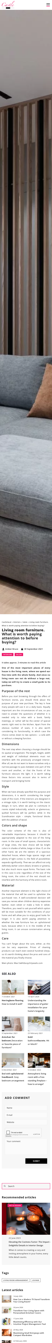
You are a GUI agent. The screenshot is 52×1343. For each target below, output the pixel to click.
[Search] (5, 1186)
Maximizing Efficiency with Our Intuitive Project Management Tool (29, 1323)
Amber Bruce (11, 649)
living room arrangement (15, 1280)
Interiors (7, 654)
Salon (19, 654)
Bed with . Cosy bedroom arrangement (13, 1077)
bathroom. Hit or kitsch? (38, 1040)
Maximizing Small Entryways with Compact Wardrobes (28, 1334)
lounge (35, 1280)
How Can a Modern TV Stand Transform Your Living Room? (31, 1300)
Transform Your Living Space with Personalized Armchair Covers (28, 1311)
